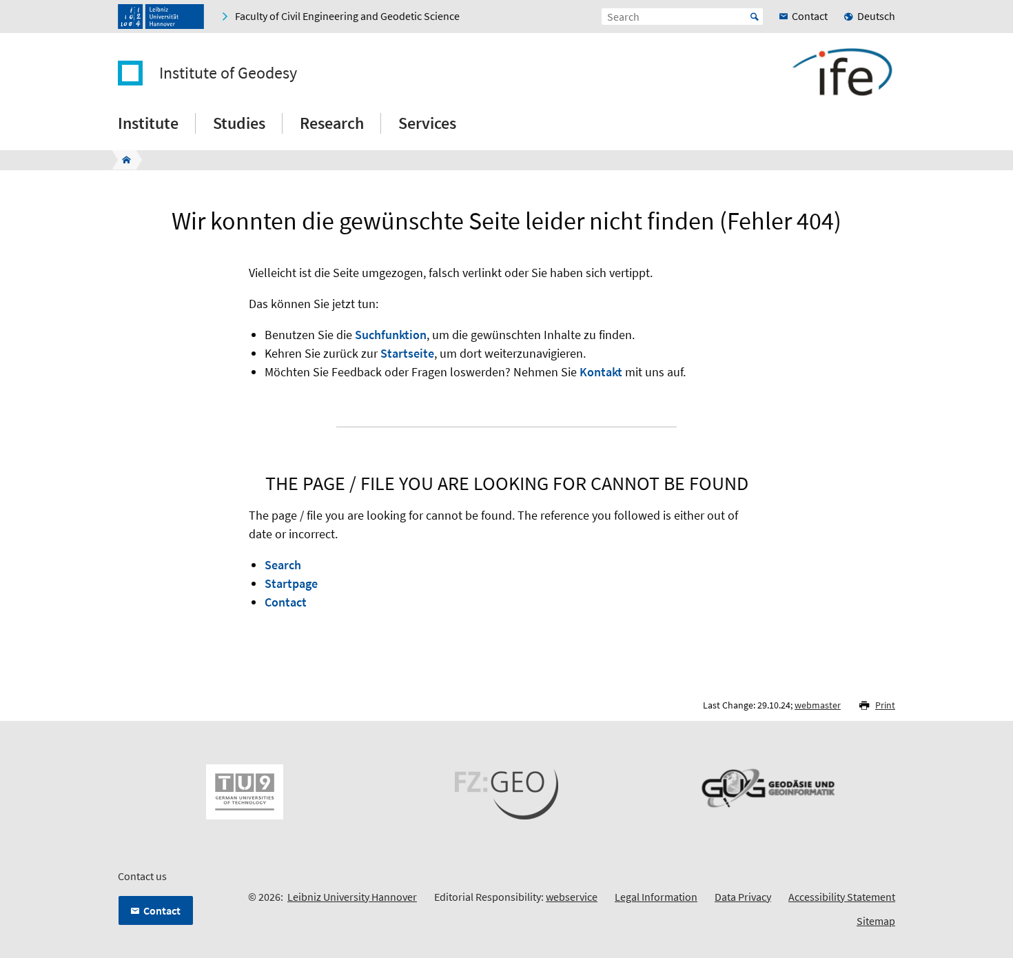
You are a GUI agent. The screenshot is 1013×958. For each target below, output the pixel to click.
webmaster (818, 705)
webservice (571, 897)
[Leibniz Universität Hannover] (161, 16)
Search (283, 565)
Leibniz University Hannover (352, 897)
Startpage (291, 583)
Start (754, 16)
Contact (286, 602)
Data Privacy (743, 897)
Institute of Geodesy (228, 73)
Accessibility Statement (841, 897)
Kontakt (601, 372)
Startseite (407, 353)
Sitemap (876, 921)
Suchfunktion (391, 335)
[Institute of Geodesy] (122, 160)
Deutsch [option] (876, 16)
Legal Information (656, 897)
